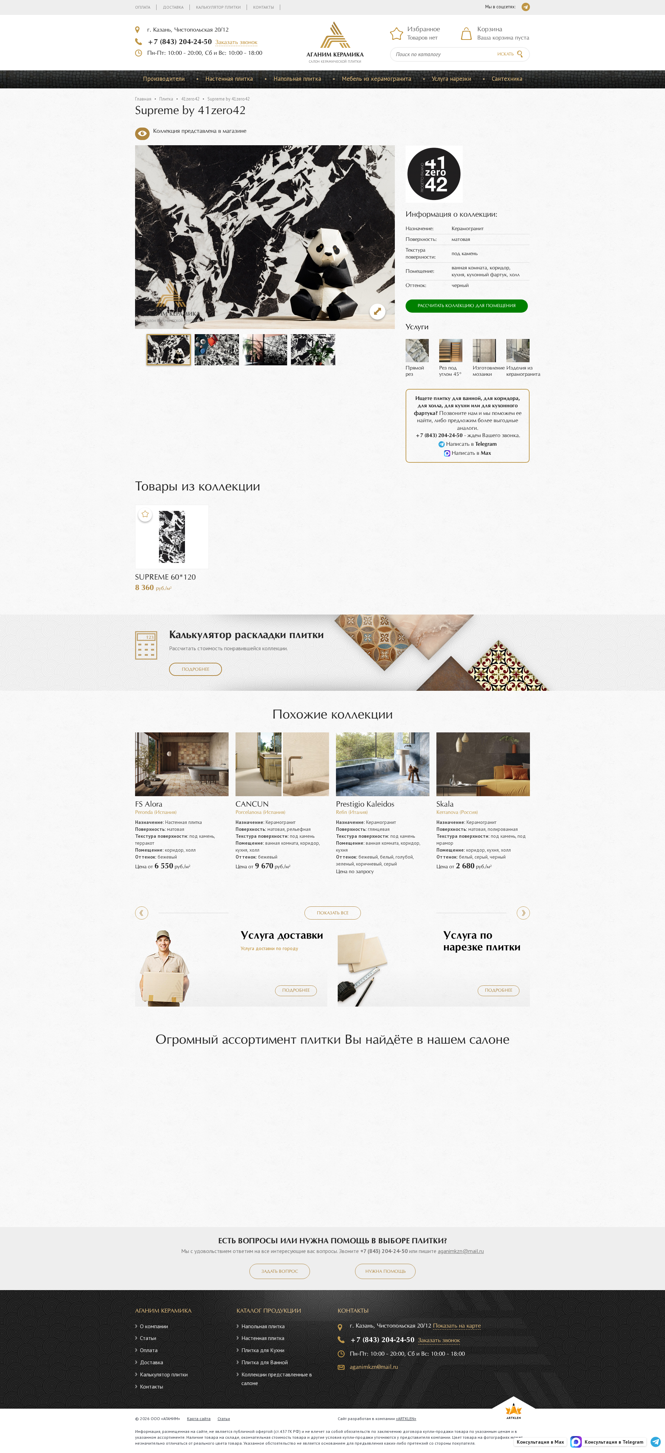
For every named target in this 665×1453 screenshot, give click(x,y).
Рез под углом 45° (450, 371)
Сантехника (507, 78)
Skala (445, 804)
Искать (505, 54)
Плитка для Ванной (264, 1362)
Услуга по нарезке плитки (482, 941)
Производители (164, 78)
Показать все (332, 913)
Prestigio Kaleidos (365, 804)
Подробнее (195, 670)
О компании (154, 1326)
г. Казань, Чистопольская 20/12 (188, 30)
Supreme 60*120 (165, 577)
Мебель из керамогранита (376, 78)
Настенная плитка (229, 78)
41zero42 (190, 99)
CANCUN (252, 804)
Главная (143, 99)
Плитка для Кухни (262, 1350)
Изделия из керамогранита (523, 371)
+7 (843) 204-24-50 (179, 41)
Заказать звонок (236, 42)
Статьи (148, 1337)
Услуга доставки (282, 935)
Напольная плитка (297, 78)
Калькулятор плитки (218, 7)
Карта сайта (199, 1418)
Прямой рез (415, 371)
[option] (169, 349)
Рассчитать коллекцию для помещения (467, 306)
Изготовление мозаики (489, 371)
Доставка (173, 7)
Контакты (263, 7)
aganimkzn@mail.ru (461, 1250)
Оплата (142, 7)
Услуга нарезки (451, 78)
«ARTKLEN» (406, 1418)
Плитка (166, 99)
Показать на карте (457, 1326)
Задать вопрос (279, 1272)
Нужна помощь (385, 1272)
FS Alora (148, 804)
